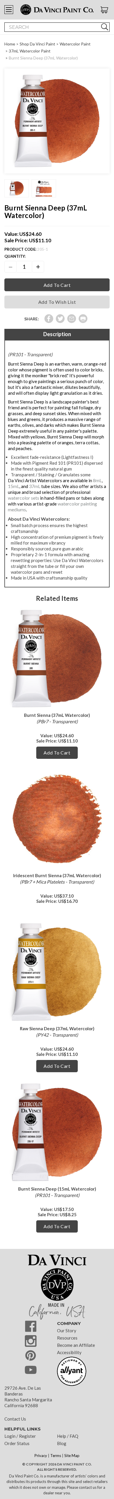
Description (57, 334)
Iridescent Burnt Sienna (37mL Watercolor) (57, 875)
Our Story (66, 1330)
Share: (31, 318)
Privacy (40, 1455)
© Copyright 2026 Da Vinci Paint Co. (57, 1464)
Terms (55, 1455)
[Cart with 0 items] (105, 10)
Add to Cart (57, 752)
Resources (67, 1337)
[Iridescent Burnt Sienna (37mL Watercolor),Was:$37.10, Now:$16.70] (57, 818)
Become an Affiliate (76, 1345)
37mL (34, 486)
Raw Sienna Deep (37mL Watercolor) (57, 1028)
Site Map (72, 1455)
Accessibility (69, 1352)
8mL (97, 480)
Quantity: (14, 256)
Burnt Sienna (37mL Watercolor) (57, 715)
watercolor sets (23, 498)
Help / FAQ (67, 1436)
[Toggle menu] (8, 9)
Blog (61, 1443)
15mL (13, 486)
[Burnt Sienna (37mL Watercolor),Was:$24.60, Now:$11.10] (57, 658)
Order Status (17, 1443)
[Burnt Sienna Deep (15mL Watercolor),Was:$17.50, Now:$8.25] (57, 1132)
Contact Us (15, 1418)
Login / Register (20, 1436)
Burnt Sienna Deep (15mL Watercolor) (57, 1188)
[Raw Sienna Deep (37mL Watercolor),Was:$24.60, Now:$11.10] (57, 971)
